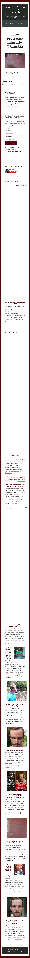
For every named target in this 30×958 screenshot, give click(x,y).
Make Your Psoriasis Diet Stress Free (15, 454)
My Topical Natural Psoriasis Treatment (8, 867)
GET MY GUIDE (11, 143)
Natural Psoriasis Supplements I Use (15, 302)
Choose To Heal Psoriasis (15, 750)
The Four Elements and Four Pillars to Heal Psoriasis (15, 485)
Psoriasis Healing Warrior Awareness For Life (15, 625)
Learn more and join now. (12, 106)
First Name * (8, 130)
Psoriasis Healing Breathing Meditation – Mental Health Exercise (8, 653)
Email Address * (9, 136)
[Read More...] (8, 473)
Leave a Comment (9, 73)
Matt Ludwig (20, 951)
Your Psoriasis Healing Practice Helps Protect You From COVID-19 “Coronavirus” (15, 795)
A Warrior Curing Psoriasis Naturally (15, 9)
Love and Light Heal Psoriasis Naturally (15, 705)
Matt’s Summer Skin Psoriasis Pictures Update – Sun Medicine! (15, 922)
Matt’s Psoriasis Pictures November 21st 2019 (15, 842)
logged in (11, 84)
